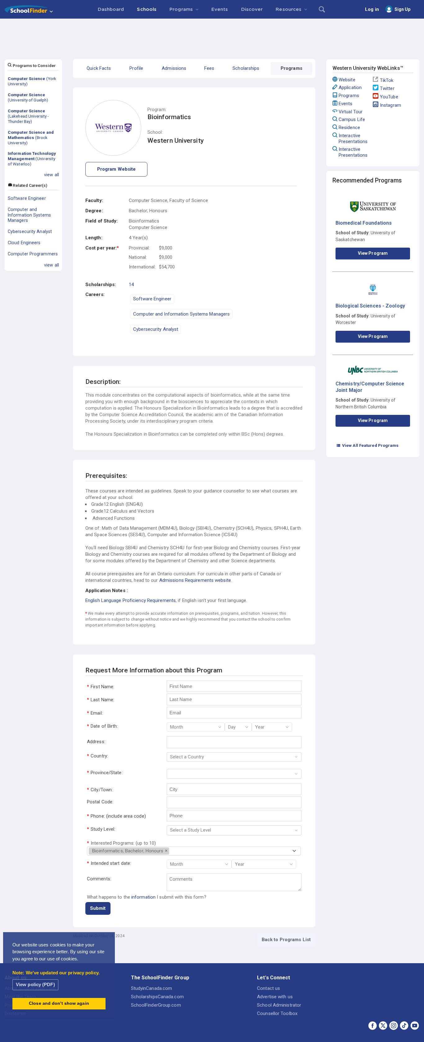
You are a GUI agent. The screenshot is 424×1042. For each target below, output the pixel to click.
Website (347, 80)
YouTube (389, 97)
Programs (349, 95)
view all (51, 174)
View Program (373, 253)
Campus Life (352, 119)
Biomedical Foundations (364, 223)
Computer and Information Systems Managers (29, 215)
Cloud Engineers (24, 242)
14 (131, 284)
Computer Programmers (33, 253)
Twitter (387, 88)
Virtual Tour (351, 112)
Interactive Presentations (353, 138)
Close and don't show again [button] (59, 1003)
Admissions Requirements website (195, 580)
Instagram (390, 105)
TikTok (387, 80)
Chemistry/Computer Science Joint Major (370, 387)
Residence (349, 127)
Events (346, 103)
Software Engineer (27, 198)
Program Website (116, 169)
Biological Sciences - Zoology (370, 306)
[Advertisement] (212, 36)
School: (155, 132)
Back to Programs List (286, 939)
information (143, 897)
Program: (156, 109)
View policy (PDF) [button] (35, 984)
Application (350, 87)
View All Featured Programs (367, 445)
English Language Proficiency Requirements (130, 600)
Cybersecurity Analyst (30, 231)
